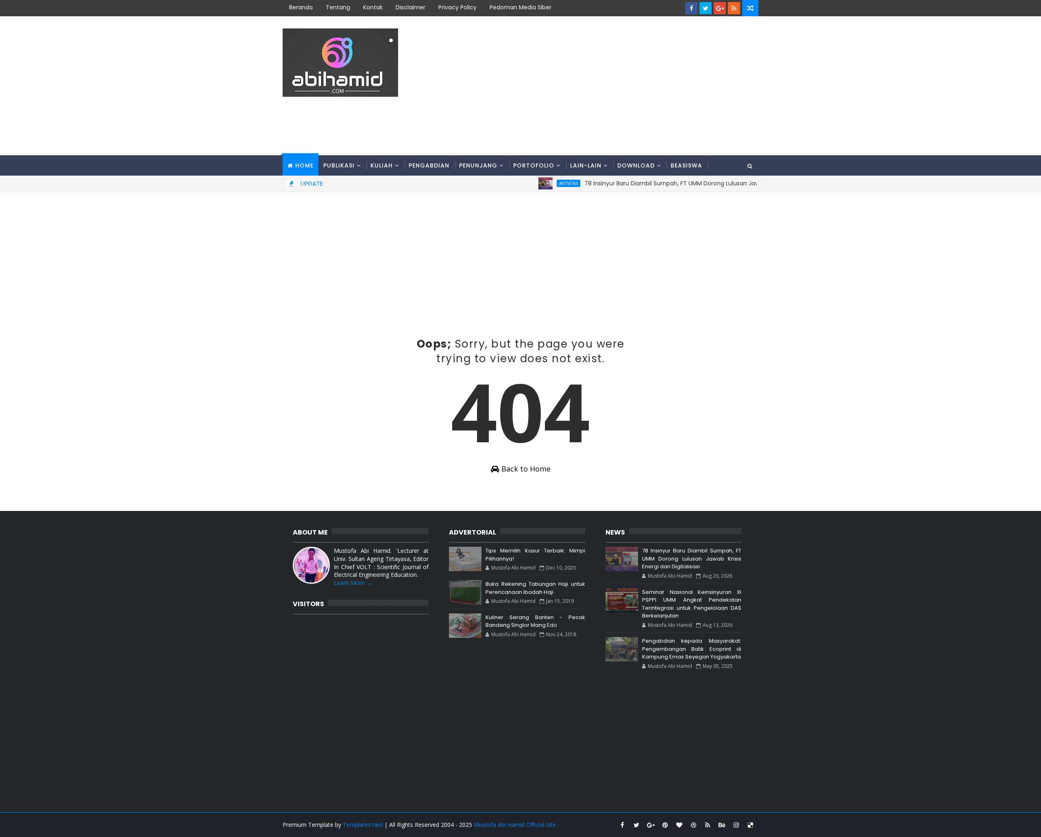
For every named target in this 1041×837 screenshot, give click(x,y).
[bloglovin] (679, 825)
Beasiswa (686, 165)
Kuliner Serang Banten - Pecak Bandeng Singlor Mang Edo (535, 621)
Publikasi (339, 165)
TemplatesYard (363, 824)
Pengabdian (429, 165)
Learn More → (353, 583)
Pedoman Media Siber (520, 7)
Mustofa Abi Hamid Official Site (515, 824)
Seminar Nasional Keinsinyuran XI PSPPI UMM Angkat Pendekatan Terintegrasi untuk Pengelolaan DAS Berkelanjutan (691, 604)
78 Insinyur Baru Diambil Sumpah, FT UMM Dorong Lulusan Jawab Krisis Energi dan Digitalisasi (691, 558)
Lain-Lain (585, 165)
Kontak (373, 7)
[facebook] (691, 8)
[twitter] (705, 8)
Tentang (338, 7)
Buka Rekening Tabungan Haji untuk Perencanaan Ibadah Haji (535, 588)
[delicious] (750, 825)
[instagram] (736, 825)
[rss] (734, 8)
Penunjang (478, 165)
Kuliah (381, 165)
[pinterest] (665, 825)
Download (636, 165)
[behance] (722, 825)
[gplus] (720, 8)
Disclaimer (410, 7)
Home (304, 165)
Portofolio (533, 165)
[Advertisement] (610, 86)
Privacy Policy (457, 7)
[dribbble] (693, 825)
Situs (296, 186)
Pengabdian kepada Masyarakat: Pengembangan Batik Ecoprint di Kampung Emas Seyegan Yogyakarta (691, 649)
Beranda (301, 7)
